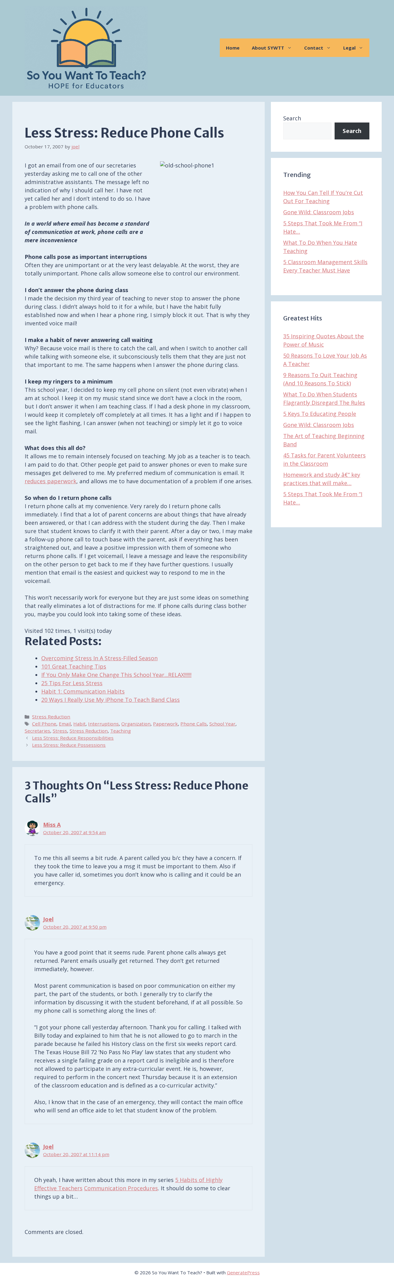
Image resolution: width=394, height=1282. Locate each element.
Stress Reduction (51, 716)
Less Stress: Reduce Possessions (69, 745)
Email (65, 724)
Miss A (52, 824)
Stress (60, 731)
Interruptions (103, 724)
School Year (222, 724)
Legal (349, 48)
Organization (136, 724)
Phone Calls (193, 724)
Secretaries (37, 731)
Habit (79, 724)
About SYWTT (268, 48)
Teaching (120, 731)
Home (232, 48)
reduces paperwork (50, 481)
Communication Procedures (121, 1188)
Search (292, 118)
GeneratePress (243, 1272)
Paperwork (165, 724)
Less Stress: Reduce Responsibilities (73, 738)
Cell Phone (44, 724)
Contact (313, 48)
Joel (48, 919)
